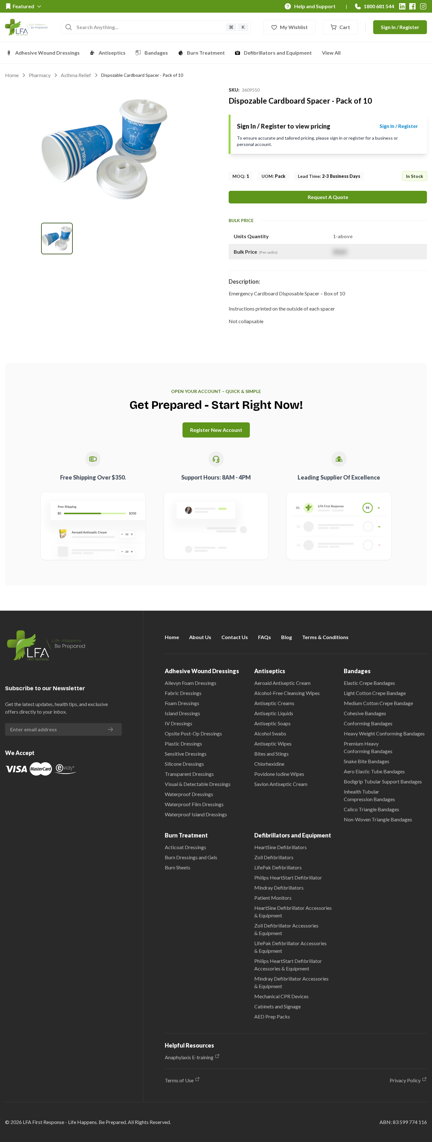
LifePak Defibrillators (278, 867)
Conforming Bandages (368, 723)
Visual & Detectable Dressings (198, 784)
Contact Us (234, 637)
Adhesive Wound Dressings (47, 53)
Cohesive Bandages (365, 713)
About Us (200, 637)
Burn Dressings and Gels (191, 857)
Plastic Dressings (183, 743)
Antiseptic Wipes (273, 743)
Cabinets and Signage (277, 1006)
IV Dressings (178, 723)
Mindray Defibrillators (279, 888)
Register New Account (216, 430)
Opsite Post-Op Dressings (193, 733)
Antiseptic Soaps (272, 723)
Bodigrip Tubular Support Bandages (383, 781)
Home (12, 75)
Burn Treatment (206, 53)
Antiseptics (112, 53)
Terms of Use (179, 1080)
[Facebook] (412, 6)
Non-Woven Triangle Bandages (378, 819)
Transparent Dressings (189, 774)
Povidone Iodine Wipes (279, 774)
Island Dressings (182, 713)
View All (331, 53)
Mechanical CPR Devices (281, 996)
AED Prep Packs (272, 1016)
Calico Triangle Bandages (371, 809)
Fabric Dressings (183, 693)
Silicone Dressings (184, 764)
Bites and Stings (271, 754)
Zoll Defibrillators (273, 857)
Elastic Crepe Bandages (369, 683)
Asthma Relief (76, 75)
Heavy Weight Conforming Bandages (384, 733)
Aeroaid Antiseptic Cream (282, 683)
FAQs (264, 637)
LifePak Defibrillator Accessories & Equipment (290, 947)
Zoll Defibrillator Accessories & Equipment (286, 929)
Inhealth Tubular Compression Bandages (369, 795)
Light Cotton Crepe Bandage (375, 693)
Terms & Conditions (325, 637)
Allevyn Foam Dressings (190, 683)
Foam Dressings (182, 703)
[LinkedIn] (402, 6)
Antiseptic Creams (274, 703)
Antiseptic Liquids (273, 713)
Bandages (156, 53)
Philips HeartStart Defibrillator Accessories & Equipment (288, 964)
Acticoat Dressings (185, 847)
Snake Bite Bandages (366, 761)
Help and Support (315, 6)
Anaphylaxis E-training (189, 1057)
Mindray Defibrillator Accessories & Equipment (291, 982)
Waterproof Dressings (189, 794)
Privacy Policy (405, 1080)
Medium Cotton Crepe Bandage (378, 703)
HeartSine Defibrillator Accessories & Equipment (293, 911)
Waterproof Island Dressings (196, 814)
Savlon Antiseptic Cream (280, 784)
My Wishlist (294, 27)
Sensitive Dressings (186, 754)
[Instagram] (423, 6)
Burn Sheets (177, 867)
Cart (344, 27)
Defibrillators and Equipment (278, 53)
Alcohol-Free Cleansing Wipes (287, 693)
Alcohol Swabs (270, 733)
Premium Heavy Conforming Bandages (368, 747)
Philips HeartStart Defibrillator (288, 877)
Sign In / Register (400, 27)
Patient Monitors (273, 898)
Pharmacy (40, 75)
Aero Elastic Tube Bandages (374, 771)
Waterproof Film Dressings (194, 804)
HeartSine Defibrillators (280, 847)
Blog (286, 637)
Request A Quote (328, 197)
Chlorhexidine (269, 764)
